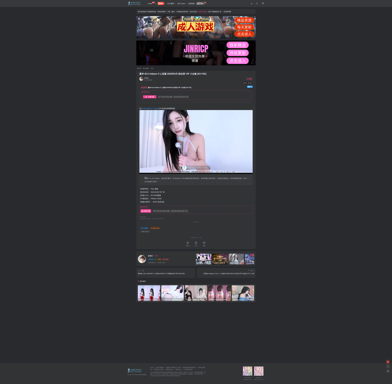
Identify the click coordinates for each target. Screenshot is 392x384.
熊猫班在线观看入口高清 (173, 367)
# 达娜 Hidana (145, 231)
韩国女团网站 (160, 367)
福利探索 (191, 3)
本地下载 (151, 97)
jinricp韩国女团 (188, 369)
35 (160, 259)
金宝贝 (146, 78)
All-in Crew (181, 3)
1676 (151, 259)
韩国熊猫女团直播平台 (189, 367)
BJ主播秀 (170, 3)
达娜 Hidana (156, 228)
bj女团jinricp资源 (159, 369)
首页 (139, 68)
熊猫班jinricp (169, 369)
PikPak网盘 (147, 108)
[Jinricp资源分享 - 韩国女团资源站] (134, 370)
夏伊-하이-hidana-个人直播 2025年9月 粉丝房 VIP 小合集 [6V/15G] (172, 73)
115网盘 (155, 108)
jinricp (152, 367)
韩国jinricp (178, 369)
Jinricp (151, 3)
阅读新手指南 (202, 11)
